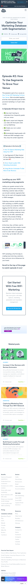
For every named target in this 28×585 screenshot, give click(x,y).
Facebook (18, 534)
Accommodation (20, 489)
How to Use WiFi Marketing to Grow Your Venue (14, 18)
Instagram (18, 537)
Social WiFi (18, 500)
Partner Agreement (20, 581)
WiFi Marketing (19, 495)
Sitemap (17, 523)
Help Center (18, 516)
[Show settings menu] (22, 62)
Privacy (13, 581)
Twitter (17, 539)
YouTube (17, 544)
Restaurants (18, 481)
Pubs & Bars (18, 479)
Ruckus (3, 532)
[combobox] (23, 583)
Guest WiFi (18, 498)
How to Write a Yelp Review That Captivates (13, 553)
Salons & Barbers (20, 486)
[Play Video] (2, 62)
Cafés (17, 477)
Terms (4, 581)
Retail (16, 484)
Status (17, 532)
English (21, 583)
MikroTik (3, 530)
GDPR (8, 581)
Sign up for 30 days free (14, 308)
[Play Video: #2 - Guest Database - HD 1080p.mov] (14, 54)
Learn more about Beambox (20, 6)
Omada (3, 525)
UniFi (2, 520)
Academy (5, 34)
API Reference (19, 520)
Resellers (17, 518)
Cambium (4, 535)
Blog (16, 513)
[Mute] (19, 62)
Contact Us (18, 530)
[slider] (12, 62)
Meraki (3, 523)
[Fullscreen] (25, 62)
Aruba (3, 527)
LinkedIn (17, 541)
